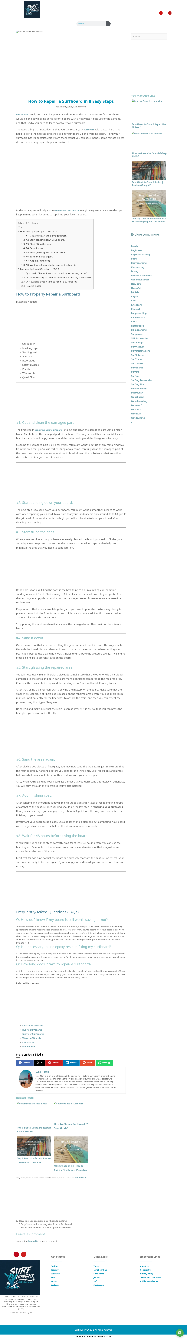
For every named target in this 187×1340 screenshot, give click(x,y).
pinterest (56, 1063)
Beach (134, 246)
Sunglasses (137, 334)
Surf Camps (137, 342)
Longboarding (37, 1220)
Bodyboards (28, 1046)
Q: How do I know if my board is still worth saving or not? (56, 273)
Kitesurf (135, 309)
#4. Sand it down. (35, 248)
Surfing (63, 1220)
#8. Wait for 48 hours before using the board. (51, 264)
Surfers (135, 371)
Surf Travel (137, 363)
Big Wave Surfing (140, 254)
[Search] (108, 23)
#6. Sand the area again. (39, 256)
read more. (80, 1177)
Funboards (28, 1042)
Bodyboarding (139, 262)
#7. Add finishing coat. (38, 260)
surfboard (89, 129)
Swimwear (137, 392)
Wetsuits (136, 409)
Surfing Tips (137, 384)
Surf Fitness (137, 355)
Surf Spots (136, 359)
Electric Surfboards (32, 1025)
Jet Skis (135, 292)
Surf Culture (137, 346)
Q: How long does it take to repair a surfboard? (51, 281)
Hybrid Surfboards (32, 1029)
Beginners (136, 250)
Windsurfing (138, 417)
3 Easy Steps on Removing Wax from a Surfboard (45, 1224)
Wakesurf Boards (31, 1038)
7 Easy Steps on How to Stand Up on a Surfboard (45, 1227)
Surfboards (22, 114)
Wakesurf (136, 405)
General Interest (140, 279)
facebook (27, 1063)
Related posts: (33, 285)
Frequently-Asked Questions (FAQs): (40, 269)
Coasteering (137, 267)
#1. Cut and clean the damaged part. (46, 235)
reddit (89, 1063)
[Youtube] (170, 13)
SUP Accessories (139, 338)
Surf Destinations (140, 350)
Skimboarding (139, 329)
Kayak (134, 296)
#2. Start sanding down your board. (45, 239)
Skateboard (137, 325)
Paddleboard (138, 317)
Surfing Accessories (141, 380)
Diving (134, 271)
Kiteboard (136, 304)
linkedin (73, 1063)
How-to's (24, 1220)
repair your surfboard (67, 210)
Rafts (134, 321)
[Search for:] (149, 36)
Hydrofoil (136, 288)
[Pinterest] (161, 13)
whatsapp (106, 1063)
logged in (33, 1241)
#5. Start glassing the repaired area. (46, 252)
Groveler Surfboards (33, 1033)
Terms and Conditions (86, 1336)
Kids (133, 300)
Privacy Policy (104, 1336)
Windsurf (136, 413)
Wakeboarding (139, 401)
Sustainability (138, 388)
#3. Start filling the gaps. (39, 244)
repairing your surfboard (48, 429)
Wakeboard (137, 396)
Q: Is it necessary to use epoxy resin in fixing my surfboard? (58, 277)
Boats (134, 258)
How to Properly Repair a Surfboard (39, 231)
